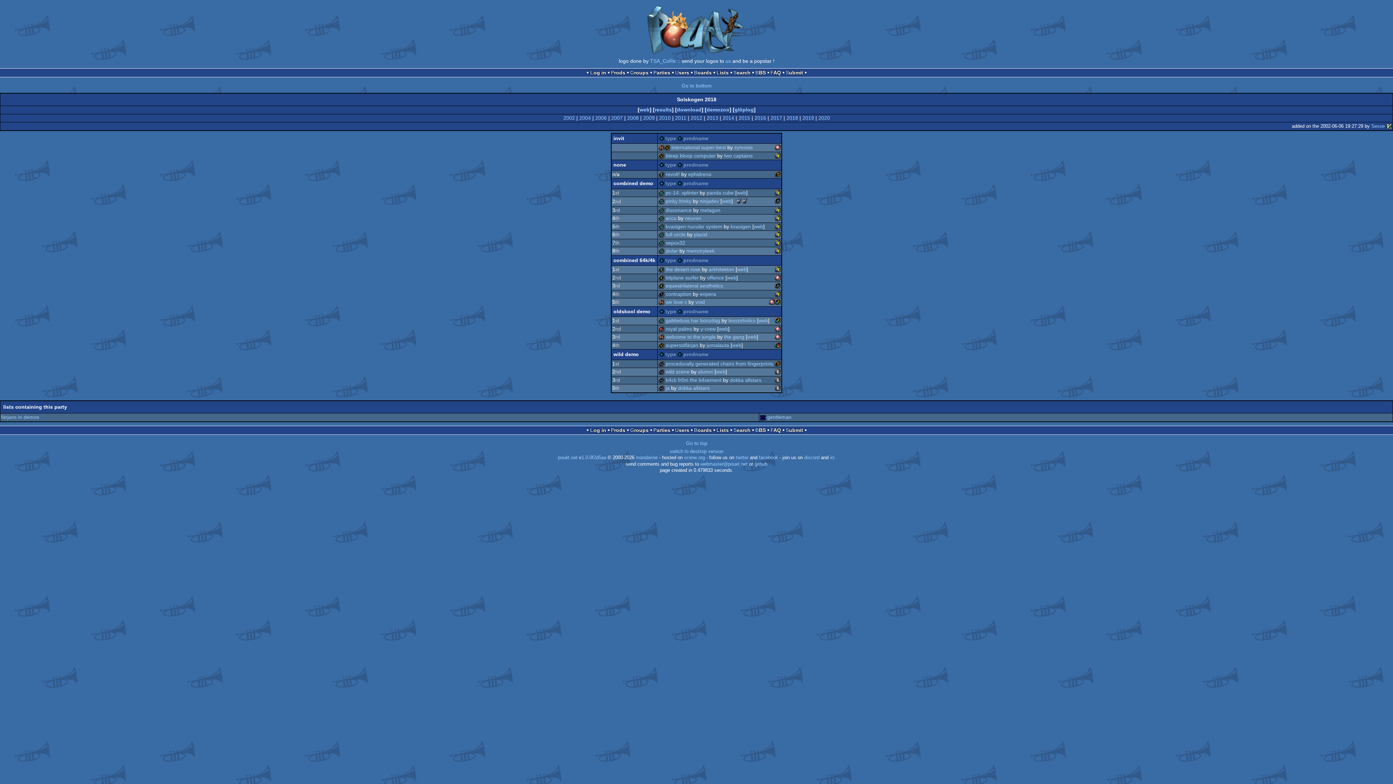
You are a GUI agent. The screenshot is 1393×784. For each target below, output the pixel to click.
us (728, 61)
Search (742, 72)
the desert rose (683, 269)
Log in (598, 72)
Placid (700, 234)
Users (682, 72)
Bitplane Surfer (682, 278)
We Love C (676, 302)
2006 (601, 118)
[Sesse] (1389, 126)
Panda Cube (720, 193)
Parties (661, 72)
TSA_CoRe (663, 61)
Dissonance (679, 210)
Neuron (693, 218)
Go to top (696, 443)
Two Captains (738, 156)
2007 (617, 118)
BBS (760, 72)
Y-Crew (708, 329)
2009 (649, 118)
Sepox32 (675, 243)
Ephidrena (699, 174)
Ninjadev (709, 201)
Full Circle (676, 234)
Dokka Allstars (745, 380)
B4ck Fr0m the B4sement (694, 380)
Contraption (678, 294)
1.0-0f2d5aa (594, 457)
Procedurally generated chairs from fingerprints (719, 364)
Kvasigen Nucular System (694, 226)
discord (811, 457)
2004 (585, 118)
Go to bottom (697, 86)
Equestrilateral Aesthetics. (695, 286)
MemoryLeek (700, 251)
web (645, 110)
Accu (671, 218)
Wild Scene (678, 372)
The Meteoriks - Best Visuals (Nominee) (745, 201)
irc (832, 457)
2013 (712, 118)
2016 (760, 118)
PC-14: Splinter (682, 193)
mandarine (647, 457)
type (670, 138)
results (663, 110)
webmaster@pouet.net (724, 464)
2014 (728, 118)
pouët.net (568, 457)
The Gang (734, 337)
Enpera (708, 294)
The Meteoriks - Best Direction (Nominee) (739, 201)
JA (668, 388)
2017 (776, 118)
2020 (824, 118)
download (689, 110)
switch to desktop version (696, 451)
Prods (618, 72)
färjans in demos (20, 417)
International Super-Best (698, 147)
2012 (696, 118)
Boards (703, 72)
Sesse (1378, 126)
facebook (768, 457)
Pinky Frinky (678, 201)
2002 (569, 118)
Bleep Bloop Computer (691, 156)
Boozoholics (742, 320)
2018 (792, 118)
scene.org (694, 457)
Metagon (710, 210)
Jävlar (672, 251)
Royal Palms (679, 329)
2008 (633, 118)
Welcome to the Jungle (691, 337)
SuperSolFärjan (682, 345)
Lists (722, 72)
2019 (808, 118)
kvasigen (741, 226)
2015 (744, 118)
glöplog (744, 110)
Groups (639, 72)
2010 (665, 118)
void (700, 302)
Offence (715, 278)
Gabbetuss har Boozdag (693, 320)
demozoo (718, 110)
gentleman (779, 417)
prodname (695, 138)
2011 (680, 118)
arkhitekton (721, 269)
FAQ (776, 72)
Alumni (705, 372)
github (761, 464)
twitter (742, 457)
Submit (794, 72)
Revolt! (673, 174)
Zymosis (743, 147)
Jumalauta (718, 345)
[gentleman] (763, 417)
